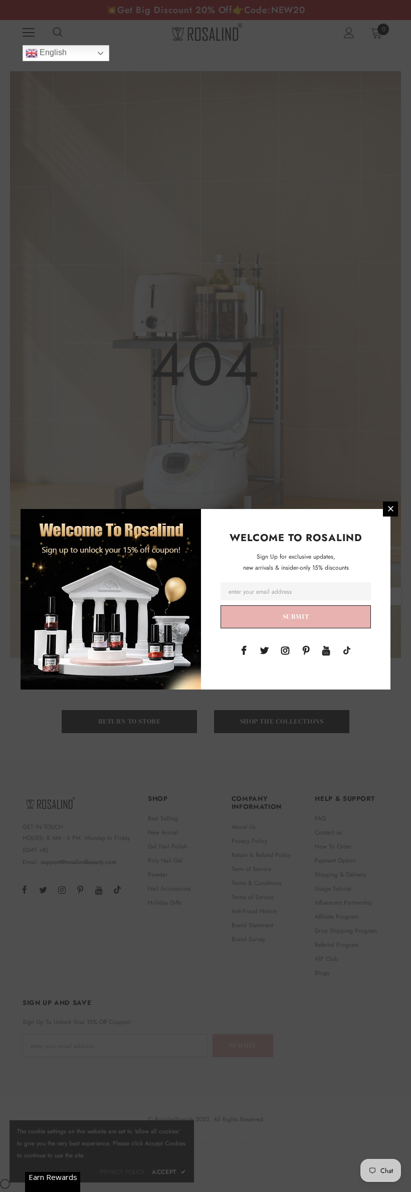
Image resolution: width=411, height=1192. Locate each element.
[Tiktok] (346, 649)
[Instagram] (285, 649)
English (52, 52)
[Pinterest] (305, 649)
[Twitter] (264, 649)
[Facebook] (244, 649)
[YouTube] (326, 649)
